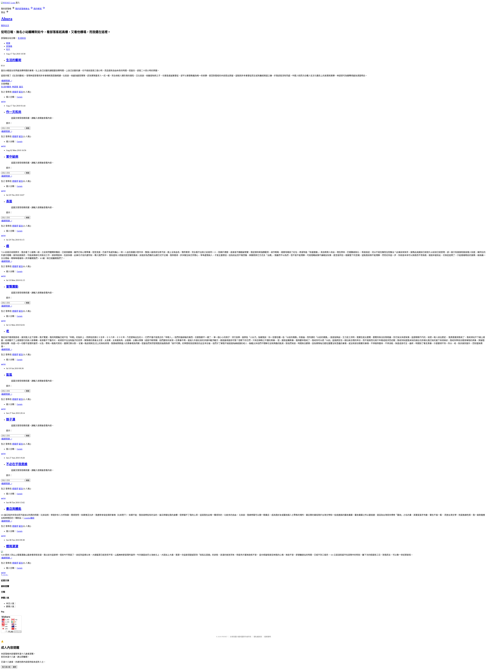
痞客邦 (15, 92)
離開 (14, 667)
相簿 (8, 43)
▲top (3, 101)
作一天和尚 (13, 112)
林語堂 (15, 87)
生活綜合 (22, 38)
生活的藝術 (13, 60)
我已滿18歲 (6, 667)
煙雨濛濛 (12, 546)
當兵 (21, 87)
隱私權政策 (258, 637)
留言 (21, 92)
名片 (8, 49)
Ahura (6, 18)
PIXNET (224, 637)
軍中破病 (12, 156)
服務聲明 (267, 637)
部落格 (9, 46)
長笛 (9, 201)
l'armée (19, 97)
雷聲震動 (12, 286)
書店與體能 (13, 508)
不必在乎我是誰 (16, 464)
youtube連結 (29, 518)
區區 (9, 374)
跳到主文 (5, 26)
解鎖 (27, 128)
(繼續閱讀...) (6, 81)
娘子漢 (10, 419)
